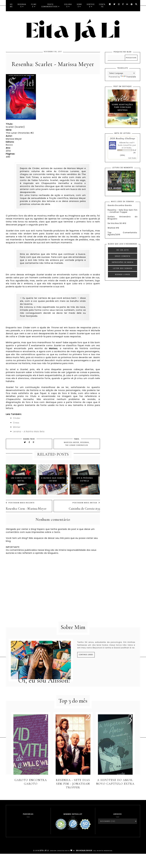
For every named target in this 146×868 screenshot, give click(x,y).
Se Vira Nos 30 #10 (117, 223)
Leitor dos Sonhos (122, 268)
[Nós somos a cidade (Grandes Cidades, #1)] (115, 190)
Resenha (84, 442)
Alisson (122, 142)
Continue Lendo (86, 655)
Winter (16, 427)
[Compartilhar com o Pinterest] (33, 442)
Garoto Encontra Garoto (120, 205)
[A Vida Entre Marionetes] (129, 191)
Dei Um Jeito (122, 250)
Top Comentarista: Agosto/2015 (122, 233)
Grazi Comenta (122, 256)
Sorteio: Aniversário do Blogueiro (122, 217)
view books (132, 158)
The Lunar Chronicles (76, 445)
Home (11, 5)
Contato (102, 5)
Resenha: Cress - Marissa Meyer (26, 508)
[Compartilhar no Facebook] (30, 442)
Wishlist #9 (113, 228)
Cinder (16, 418)
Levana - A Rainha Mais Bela (28, 431)
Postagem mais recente (22, 503)
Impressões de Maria (122, 262)
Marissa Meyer (71, 442)
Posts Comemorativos (49, 5)
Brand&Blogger (84, 851)
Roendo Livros (122, 274)
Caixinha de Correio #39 (84, 508)
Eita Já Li (44, 851)
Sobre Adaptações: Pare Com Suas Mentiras (122, 107)
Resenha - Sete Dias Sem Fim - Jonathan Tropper (122, 211)
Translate (131, 77)
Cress (16, 422)
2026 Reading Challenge (122, 138)
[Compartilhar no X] (25, 442)
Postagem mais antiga (85, 503)
